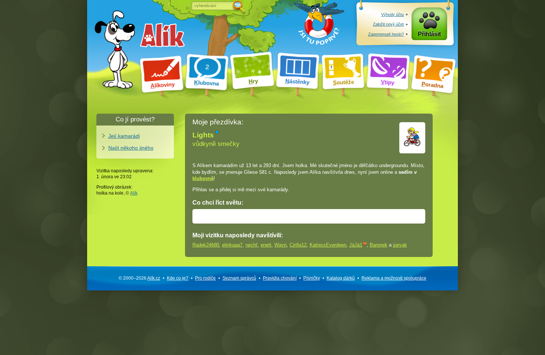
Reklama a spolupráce (393, 278)
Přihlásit (429, 34)
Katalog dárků (341, 278)
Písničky (311, 278)
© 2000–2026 (139, 278)
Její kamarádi (124, 136)
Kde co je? (177, 278)
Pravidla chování (280, 278)
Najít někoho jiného (130, 148)
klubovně (203, 178)
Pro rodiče (205, 278)
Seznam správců (239, 278)
